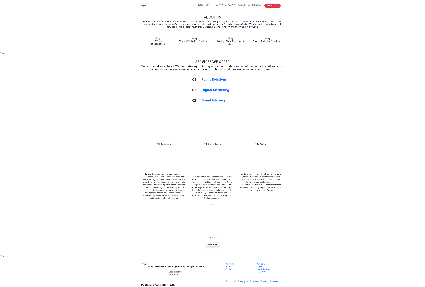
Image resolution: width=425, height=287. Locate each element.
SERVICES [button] (209, 5)
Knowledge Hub (263, 269)
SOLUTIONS (221, 5)
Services (229, 266)
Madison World (241, 21)
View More (212, 244)
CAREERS (242, 5)
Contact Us (261, 272)
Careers (259, 266)
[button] (210, 204)
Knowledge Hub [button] (254, 5)
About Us (230, 264)
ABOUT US (232, 5)
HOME (200, 5)
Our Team (260, 264)
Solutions (230, 269)
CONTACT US (272, 5)
